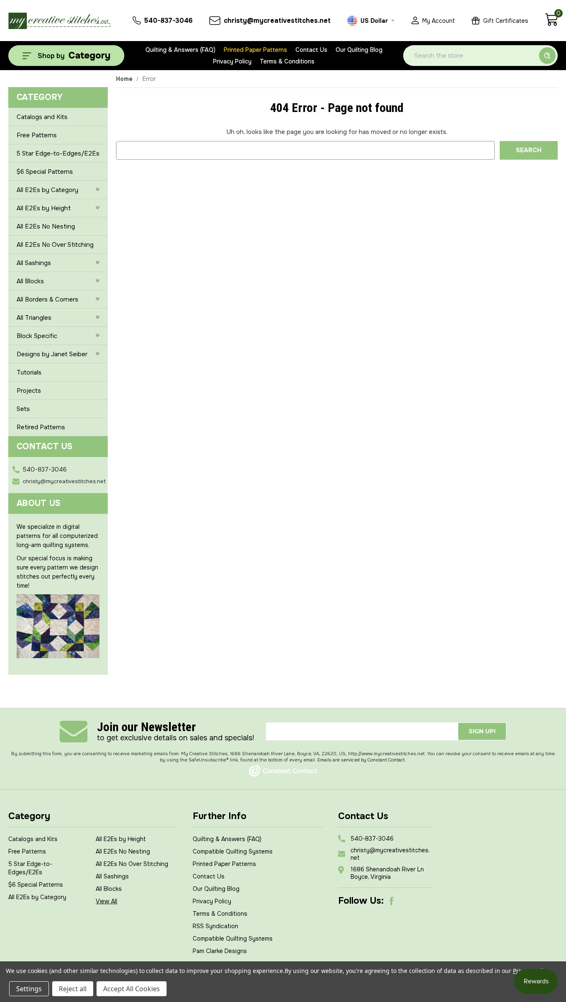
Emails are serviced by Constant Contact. (361, 760)
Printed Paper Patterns (255, 50)
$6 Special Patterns (45, 172)
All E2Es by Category (47, 190)
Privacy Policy (232, 61)
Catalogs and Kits (42, 117)
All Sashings (34, 263)
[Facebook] (391, 900)
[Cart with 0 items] (551, 24)
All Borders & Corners (47, 299)
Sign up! (482, 731)
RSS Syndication (215, 926)
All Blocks (30, 281)
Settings (29, 988)
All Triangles (34, 318)
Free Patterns (37, 135)
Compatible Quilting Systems (233, 851)
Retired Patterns (41, 427)
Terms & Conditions (287, 61)
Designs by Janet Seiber (52, 354)
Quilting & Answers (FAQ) (180, 50)
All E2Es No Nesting (46, 226)
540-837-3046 (45, 469)
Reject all (73, 988)
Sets (23, 409)
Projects (29, 391)
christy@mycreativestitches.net (64, 481)
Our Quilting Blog (359, 50)
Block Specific (37, 336)
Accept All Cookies (131, 988)
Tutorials (29, 372)
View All (106, 901)
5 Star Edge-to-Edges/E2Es (58, 153)
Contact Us (311, 50)
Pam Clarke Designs (220, 951)
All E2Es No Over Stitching (55, 245)
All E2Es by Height (44, 208)
